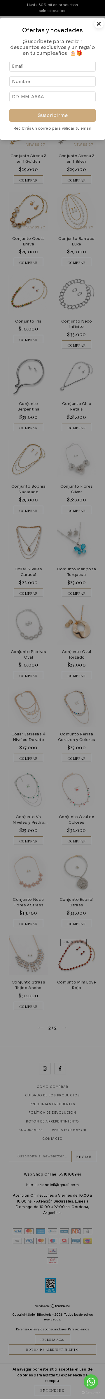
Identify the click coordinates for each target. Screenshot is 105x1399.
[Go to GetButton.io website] (91, 1393)
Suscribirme (53, 115)
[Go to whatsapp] (91, 1381)
